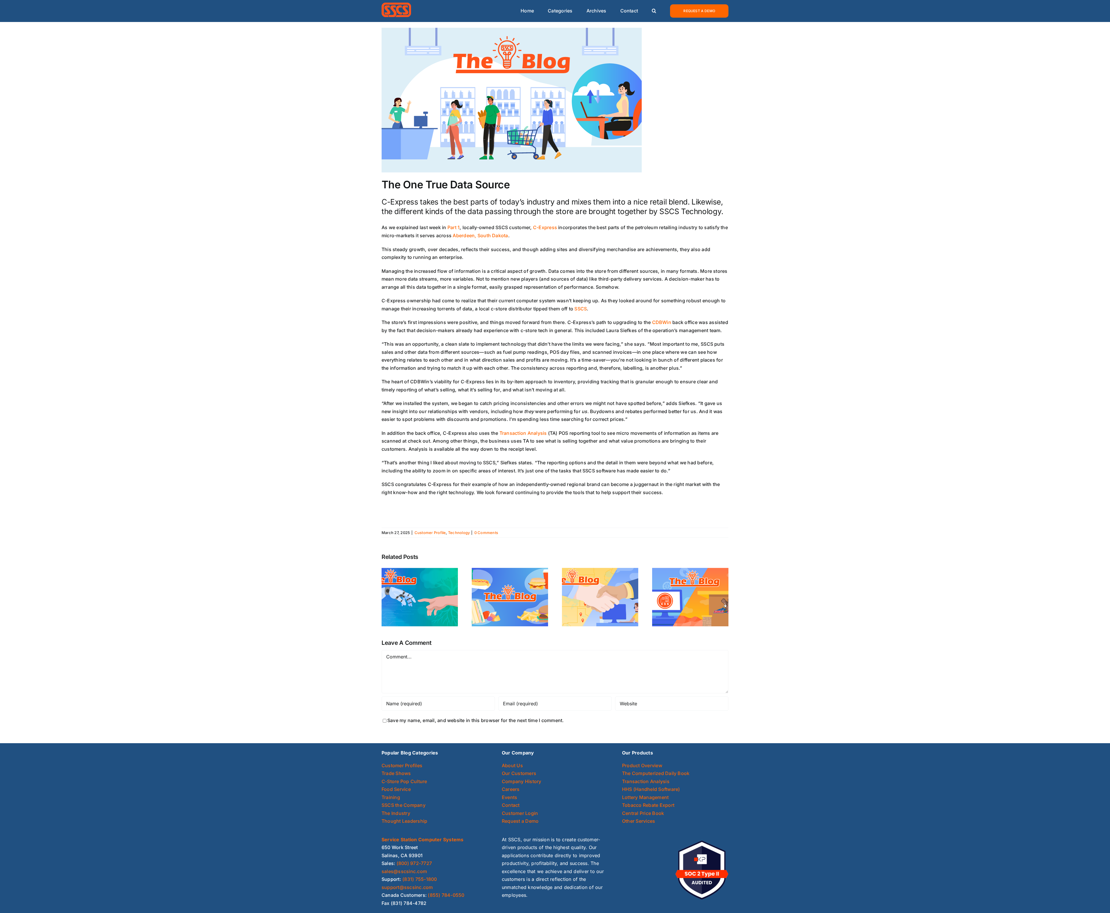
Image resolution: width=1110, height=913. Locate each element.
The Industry (396, 813)
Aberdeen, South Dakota (480, 235)
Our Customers (519, 773)
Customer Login (520, 813)
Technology (459, 532)
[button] (654, 11)
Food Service (396, 789)
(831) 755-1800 (419, 879)
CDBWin (661, 322)
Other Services (638, 821)
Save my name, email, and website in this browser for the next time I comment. (475, 720)
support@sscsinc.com (407, 887)
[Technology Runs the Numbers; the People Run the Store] (420, 596)
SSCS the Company (404, 805)
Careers (511, 789)
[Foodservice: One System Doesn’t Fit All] (510, 596)
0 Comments (486, 532)
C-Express (545, 227)
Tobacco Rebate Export (648, 805)
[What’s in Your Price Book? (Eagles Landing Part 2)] (690, 596)
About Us (512, 765)
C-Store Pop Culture (404, 781)
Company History (521, 781)
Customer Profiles (402, 765)
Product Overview (642, 765)
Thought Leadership (404, 821)
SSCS (580, 309)
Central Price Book (643, 813)
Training (391, 797)
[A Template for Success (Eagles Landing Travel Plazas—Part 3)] (600, 596)
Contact (511, 805)
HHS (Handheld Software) (651, 789)
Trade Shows (396, 773)
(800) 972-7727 (414, 863)
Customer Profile (430, 532)
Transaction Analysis (523, 433)
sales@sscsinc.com (404, 871)
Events (509, 797)
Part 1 (453, 227)
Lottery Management (645, 797)
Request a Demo (520, 821)
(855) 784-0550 (446, 895)
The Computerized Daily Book (655, 773)
